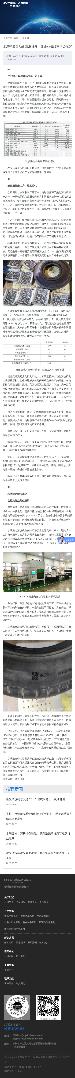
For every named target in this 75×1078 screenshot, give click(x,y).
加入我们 (20, 983)
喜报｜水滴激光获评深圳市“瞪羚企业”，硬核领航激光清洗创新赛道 (39, 816)
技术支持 (43, 942)
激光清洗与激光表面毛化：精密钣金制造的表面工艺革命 (38, 856)
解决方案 (9, 937)
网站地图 (9, 1071)
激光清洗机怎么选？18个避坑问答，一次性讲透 (35, 799)
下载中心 (9, 965)
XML (20, 1071)
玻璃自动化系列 (47, 922)
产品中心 (9, 911)
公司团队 (20, 902)
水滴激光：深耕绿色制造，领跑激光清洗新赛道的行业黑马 (38, 836)
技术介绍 (8, 942)
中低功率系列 (11, 916)
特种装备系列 (29, 922)
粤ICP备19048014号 (30, 1066)
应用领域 (20, 942)
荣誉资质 (32, 902)
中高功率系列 (27, 916)
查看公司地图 (37, 1007)
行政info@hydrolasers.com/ (28, 1035)
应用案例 (32, 942)
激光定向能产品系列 (14, 928)
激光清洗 (20, 779)
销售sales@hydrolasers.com (28, 1038)
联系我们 (9, 978)
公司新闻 (24, 38)
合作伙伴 (43, 902)
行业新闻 (20, 956)
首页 (16, 38)
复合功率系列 (43, 916)
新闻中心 (9, 951)
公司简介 (8, 902)
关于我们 (9, 897)
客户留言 (8, 983)
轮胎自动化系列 (12, 922)
